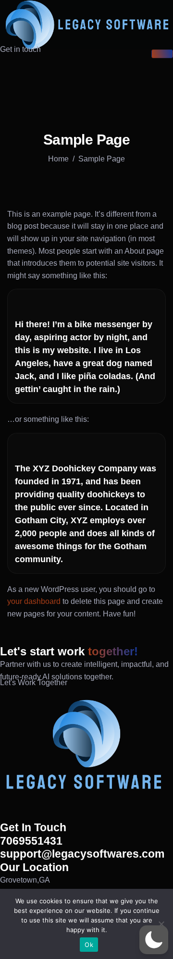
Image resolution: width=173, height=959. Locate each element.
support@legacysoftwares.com (82, 854)
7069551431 (31, 841)
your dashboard (34, 601)
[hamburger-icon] (162, 53)
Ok (89, 944)
